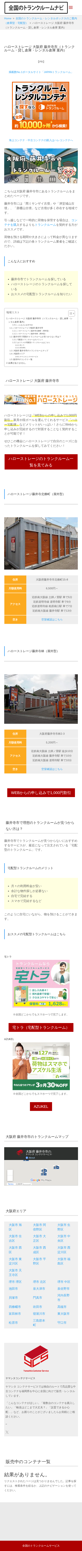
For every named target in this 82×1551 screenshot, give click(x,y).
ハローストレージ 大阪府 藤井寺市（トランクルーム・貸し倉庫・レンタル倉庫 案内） (40, 320)
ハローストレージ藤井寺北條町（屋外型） (33, 331)
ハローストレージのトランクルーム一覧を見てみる (41, 462)
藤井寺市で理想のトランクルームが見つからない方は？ (37, 337)
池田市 (13, 1288)
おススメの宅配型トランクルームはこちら (33, 342)
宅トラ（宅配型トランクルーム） (41, 1027)
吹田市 (37, 1306)
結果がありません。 (17, 363)
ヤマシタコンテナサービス (29, 357)
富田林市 (15, 1313)
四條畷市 (15, 1306)
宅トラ (22, 345)
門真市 (37, 1297)
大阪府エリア (19, 354)
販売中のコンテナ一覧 (22, 359)
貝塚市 (13, 1297)
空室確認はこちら (52, 619)
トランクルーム (45, 224)
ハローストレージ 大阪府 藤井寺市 (28, 328)
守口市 (62, 1322)
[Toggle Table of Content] (69, 313)
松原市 (13, 1322)
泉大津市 (39, 1288)
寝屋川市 (39, 1313)
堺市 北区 (39, 1281)
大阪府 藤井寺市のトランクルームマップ (30, 351)
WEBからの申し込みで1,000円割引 (41, 793)
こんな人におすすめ (25, 325)
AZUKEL (23, 348)
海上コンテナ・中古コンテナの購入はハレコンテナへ (41, 140)
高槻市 (62, 1306)
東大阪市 (63, 1313)
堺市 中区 (63, 1281)
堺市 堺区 (15, 1281)
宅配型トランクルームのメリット (30, 340)
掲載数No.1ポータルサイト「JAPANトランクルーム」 (41, 72)
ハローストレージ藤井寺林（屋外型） (32, 334)
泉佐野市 (63, 1288)
